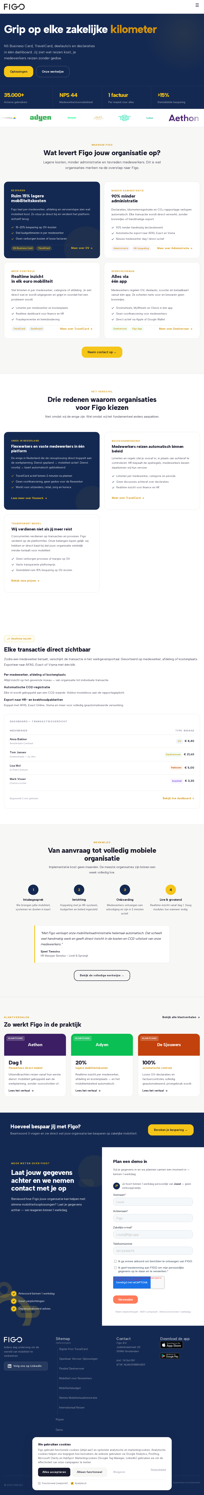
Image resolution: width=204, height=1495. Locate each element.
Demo (59, 1429)
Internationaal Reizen (71, 1407)
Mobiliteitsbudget (70, 1388)
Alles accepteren (54, 1472)
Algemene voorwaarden (186, 1482)
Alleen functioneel (89, 1472)
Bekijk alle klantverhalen (179, 1017)
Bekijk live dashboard (177, 798)
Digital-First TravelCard (73, 1349)
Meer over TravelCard (126, 497)
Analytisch (80, 1483)
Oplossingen (18, 71)
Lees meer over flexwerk (27, 498)
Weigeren (119, 1472)
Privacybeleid (158, 1469)
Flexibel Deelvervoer (71, 1368)
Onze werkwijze (53, 71)
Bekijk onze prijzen (23, 580)
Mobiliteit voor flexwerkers (75, 1378)
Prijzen (60, 1419)
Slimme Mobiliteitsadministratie (78, 1397)
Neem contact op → (102, 352)
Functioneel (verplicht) (55, 1483)
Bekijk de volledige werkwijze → (102, 975)
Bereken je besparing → (171, 1130)
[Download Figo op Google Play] (180, 1356)
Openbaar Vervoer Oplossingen (78, 1358)
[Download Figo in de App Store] (180, 1345)
